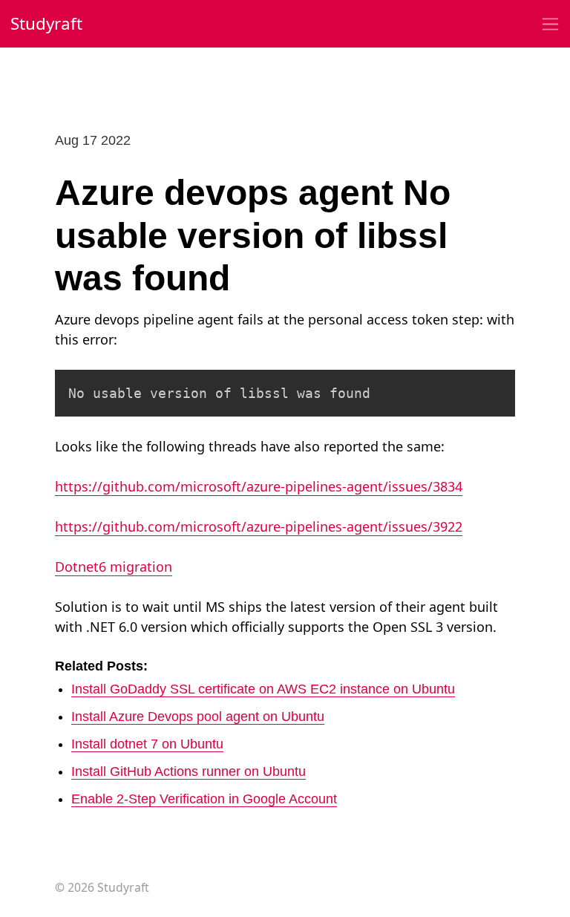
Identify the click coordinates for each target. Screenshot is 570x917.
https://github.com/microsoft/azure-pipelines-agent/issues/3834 (258, 486)
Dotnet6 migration (113, 566)
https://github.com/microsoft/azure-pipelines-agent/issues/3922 (258, 526)
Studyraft (46, 23)
